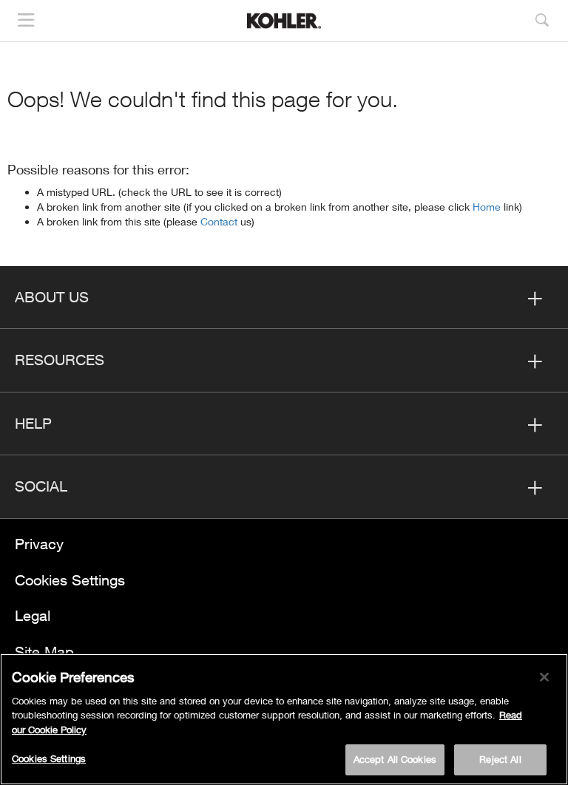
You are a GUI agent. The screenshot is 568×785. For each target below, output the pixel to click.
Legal (32, 615)
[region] (284, 719)
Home (488, 206)
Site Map (44, 651)
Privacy (39, 543)
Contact (220, 221)
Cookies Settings (70, 579)
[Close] (544, 677)
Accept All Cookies (395, 759)
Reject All (500, 759)
